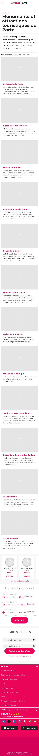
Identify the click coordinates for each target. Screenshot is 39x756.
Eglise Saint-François (13, 334)
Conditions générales (15, 752)
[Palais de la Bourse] (19, 241)
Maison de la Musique (13, 374)
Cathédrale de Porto (13, 84)
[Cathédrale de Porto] (19, 75)
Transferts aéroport (19, 588)
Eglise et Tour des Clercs (15, 126)
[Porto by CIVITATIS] (16, 3)
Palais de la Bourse (12, 251)
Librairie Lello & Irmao (14, 292)
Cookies (29, 754)
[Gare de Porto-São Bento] (19, 200)
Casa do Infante (10, 538)
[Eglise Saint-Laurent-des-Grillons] (19, 446)
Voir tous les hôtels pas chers (19, 656)
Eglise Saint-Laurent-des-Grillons (19, 455)
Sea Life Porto (10, 497)
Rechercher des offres (19, 651)
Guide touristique (8, 671)
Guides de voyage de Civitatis (13, 701)
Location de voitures (9, 692)
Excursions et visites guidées (13, 675)
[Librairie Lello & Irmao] (19, 283)
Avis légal (26, 752)
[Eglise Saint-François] (19, 325)
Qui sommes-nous (9, 705)
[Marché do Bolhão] (19, 158)
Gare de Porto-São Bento (15, 209)
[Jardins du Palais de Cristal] (19, 404)
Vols (3, 697)
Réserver (28, 596)
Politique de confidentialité (16, 754)
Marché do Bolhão (12, 167)
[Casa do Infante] (19, 529)
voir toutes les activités (19, 581)
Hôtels (3, 684)
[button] (2, 3)
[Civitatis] (19, 745)
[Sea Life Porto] (19, 487)
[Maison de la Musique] (19, 364)
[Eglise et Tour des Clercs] (19, 116)
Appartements (7, 688)
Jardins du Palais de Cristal (16, 413)
